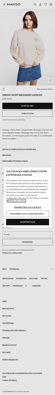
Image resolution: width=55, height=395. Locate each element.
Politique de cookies (17, 201)
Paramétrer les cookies (27, 207)
